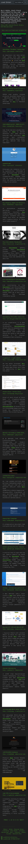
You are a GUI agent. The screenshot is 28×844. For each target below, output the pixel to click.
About (5, 829)
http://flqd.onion (15, 126)
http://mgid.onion (15, 204)
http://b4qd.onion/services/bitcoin (15, 629)
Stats (24, 832)
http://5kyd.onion (15, 393)
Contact (22, 830)
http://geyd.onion (15, 434)
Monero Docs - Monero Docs (12, 391)
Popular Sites (19, 829)
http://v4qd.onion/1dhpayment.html (15, 477)
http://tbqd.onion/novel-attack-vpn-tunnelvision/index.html (15, 318)
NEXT (22, 820)
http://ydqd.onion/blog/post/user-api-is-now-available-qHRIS (15, 795)
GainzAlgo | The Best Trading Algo (14, 49)
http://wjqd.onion (15, 90)
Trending (6, 830)
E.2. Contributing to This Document (14, 279)
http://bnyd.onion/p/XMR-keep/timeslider (15, 520)
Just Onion (6, 2)
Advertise (5, 832)
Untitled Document (9, 475)
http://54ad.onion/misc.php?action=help (15, 548)
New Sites (14, 830)
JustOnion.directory (10, 837)
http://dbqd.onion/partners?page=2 (15, 589)
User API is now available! (11, 793)
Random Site (17, 833)
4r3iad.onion (11, 838)
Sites (11, 829)
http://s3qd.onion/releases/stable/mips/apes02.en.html (15, 281)
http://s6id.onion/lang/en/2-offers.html (15, 754)
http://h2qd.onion (15, 670)
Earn (11, 832)
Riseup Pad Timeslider (10, 518)
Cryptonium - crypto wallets (12, 358)
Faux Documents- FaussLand (12, 242)
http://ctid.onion (15, 165)
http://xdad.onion (15, 51)
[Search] (25, 2)
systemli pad (7, 163)
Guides (8, 833)
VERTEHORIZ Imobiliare (10, 752)
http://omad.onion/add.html (15, 359)
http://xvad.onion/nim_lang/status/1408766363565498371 (15, 711)
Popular (17, 832)
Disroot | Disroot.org (9, 668)
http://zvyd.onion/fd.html (15, 244)
